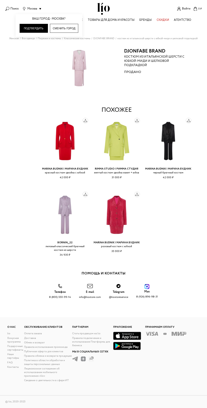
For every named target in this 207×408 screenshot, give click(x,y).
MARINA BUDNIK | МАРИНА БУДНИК (65, 169)
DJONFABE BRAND (144, 51)
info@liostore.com (90, 294)
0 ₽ (200, 9)
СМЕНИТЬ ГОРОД (64, 28)
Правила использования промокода (46, 347)
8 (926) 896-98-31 (147, 294)
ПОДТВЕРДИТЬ (33, 28)
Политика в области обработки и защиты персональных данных (44, 362)
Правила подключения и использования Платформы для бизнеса (91, 341)
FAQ (10, 363)
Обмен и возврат (34, 343)
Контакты (13, 367)
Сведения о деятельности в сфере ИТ (46, 380)
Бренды (145, 20)
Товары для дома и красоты (111, 20)
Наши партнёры (13, 356)
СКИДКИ (163, 20)
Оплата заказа (33, 333)
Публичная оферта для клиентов (43, 351)
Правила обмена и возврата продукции (48, 356)
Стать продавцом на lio (86, 333)
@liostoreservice (118, 294)
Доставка (30, 338)
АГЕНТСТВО (182, 20)
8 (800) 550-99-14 (60, 294)
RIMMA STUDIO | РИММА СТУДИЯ (116, 169)
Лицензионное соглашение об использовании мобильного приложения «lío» (42, 372)
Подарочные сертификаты (15, 348)
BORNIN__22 (65, 243)
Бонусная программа (14, 340)
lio (8, 333)
